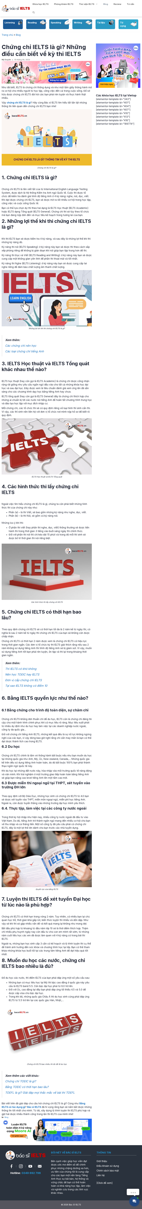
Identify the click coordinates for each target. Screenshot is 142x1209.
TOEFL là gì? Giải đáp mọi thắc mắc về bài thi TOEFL (40, 1092)
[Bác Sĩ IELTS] (16, 8)
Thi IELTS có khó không (20, 668)
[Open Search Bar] (33, 12)
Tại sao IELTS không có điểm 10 (26, 685)
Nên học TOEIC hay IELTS (22, 674)
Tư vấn (130, 4)
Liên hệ (101, 1175)
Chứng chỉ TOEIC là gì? (20, 1081)
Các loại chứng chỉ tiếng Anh (24, 351)
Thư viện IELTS (86, 4)
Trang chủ (7, 35)
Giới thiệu (102, 1161)
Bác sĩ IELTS (34, 1107)
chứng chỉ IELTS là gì (19, 102)
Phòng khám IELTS (63, 4)
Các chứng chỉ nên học (20, 345)
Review (117, 4)
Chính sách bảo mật (108, 1170)
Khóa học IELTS (41, 4)
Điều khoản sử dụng (108, 1166)
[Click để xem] (104, 1183)
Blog (105, 4)
